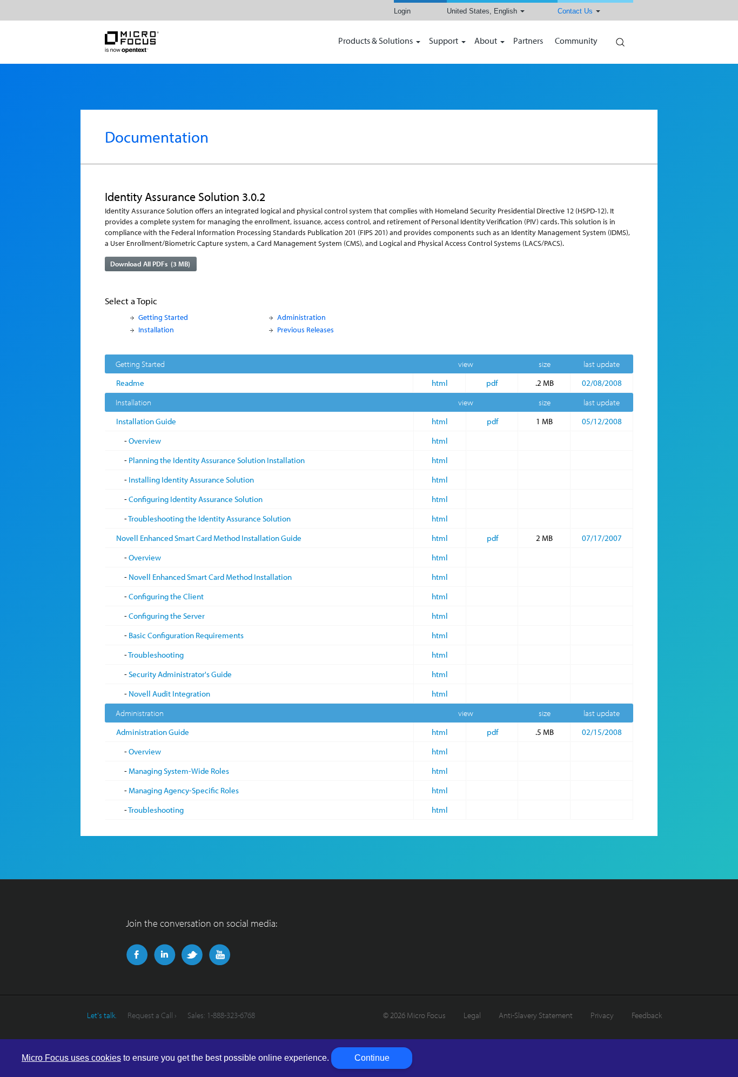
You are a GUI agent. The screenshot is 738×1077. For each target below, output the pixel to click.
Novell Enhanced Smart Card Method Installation (210, 577)
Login (402, 11)
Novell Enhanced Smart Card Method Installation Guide (208, 538)
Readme (130, 383)
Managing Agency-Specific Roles (184, 790)
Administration (301, 317)
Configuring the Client (166, 596)
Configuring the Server (167, 616)
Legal (472, 1015)
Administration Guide (152, 732)
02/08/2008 (602, 383)
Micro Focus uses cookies (71, 1057)
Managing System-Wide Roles (179, 771)
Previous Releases (305, 329)
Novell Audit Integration (169, 693)
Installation (156, 329)
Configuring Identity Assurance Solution (196, 499)
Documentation (157, 136)
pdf (492, 383)
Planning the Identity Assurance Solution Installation (217, 460)
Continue (372, 1057)
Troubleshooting (156, 655)
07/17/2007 (602, 538)
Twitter (192, 955)
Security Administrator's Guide (180, 674)
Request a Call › (152, 1015)
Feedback (647, 1015)
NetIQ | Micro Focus (167, 42)
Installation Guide (146, 421)
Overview (145, 441)
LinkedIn (164, 955)
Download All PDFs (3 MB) (150, 263)
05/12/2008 (602, 421)
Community (576, 41)
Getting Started (163, 317)
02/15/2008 (602, 732)
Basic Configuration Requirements (186, 635)
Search (619, 39)
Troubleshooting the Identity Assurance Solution (209, 518)
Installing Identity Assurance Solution (191, 479)
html (439, 383)
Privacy (602, 1015)
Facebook (137, 955)
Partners (528, 41)
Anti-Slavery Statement (536, 1015)
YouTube (220, 955)
